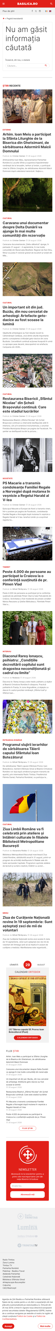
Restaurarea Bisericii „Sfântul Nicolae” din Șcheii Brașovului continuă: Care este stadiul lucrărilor (27, 405)
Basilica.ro (27, 3)
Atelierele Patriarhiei (11, 1274)
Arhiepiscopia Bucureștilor (14, 1282)
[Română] (46, 11)
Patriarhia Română (11, 1268)
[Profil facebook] (32, 11)
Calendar (27, 972)
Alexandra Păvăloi (19, 851)
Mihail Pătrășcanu (19, 589)
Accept (8, 1326)
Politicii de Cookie (24, 1316)
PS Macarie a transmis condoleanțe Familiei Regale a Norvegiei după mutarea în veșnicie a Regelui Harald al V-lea (26, 491)
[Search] (51, 3)
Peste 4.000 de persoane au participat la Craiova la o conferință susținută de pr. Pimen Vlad (27, 578)
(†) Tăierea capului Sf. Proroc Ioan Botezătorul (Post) (26, 1030)
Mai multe (45, 1326)
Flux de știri (8, 11)
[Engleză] (50, 11)
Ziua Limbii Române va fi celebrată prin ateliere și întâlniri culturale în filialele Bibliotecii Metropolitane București (25, 837)
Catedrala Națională (11, 1276)
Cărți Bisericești (9, 1288)
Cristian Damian (18, 156)
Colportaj (7, 1285)
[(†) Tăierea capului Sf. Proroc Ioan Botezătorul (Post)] (27, 1001)
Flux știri (27, 1128)
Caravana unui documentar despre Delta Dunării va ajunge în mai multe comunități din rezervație (26, 229)
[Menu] (3, 3)
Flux (12, 1051)
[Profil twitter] (36, 11)
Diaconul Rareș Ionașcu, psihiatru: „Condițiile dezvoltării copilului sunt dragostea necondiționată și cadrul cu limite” (26, 664)
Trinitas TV (7, 1265)
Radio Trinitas (8, 1260)
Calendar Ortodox (27, 1038)
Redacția (15, 678)
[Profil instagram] (40, 11)
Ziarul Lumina (8, 1262)
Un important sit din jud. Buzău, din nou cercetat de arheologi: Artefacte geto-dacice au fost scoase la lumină (25, 315)
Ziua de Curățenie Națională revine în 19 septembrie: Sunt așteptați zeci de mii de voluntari (27, 923)
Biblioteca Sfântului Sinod (14, 1279)
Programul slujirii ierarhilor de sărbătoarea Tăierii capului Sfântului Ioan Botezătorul (25, 750)
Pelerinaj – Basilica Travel (13, 1271)
